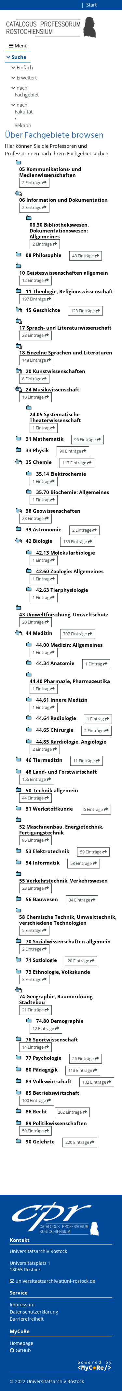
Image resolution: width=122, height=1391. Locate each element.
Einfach (24, 67)
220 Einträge (77, 1142)
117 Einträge (74, 463)
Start (91, 4)
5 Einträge (32, 930)
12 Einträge (33, 280)
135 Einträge (75, 541)
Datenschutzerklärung (34, 1312)
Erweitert (24, 77)
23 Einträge (33, 888)
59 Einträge (91, 852)
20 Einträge (33, 622)
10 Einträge (33, 397)
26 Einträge (83, 1058)
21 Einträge (33, 1010)
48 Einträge (83, 256)
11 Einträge (84, 761)
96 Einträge (85, 439)
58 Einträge (81, 863)
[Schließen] (18, 192)
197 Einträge (34, 299)
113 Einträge (80, 1070)
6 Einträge (94, 809)
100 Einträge (34, 1100)
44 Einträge (33, 798)
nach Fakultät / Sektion (23, 115)
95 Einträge (33, 840)
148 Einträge (34, 360)
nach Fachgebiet (23, 91)
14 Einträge (33, 1047)
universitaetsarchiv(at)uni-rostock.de (55, 1281)
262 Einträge (70, 1112)
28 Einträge (33, 335)
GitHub (22, 1350)
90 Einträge (71, 451)
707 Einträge (75, 634)
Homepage (21, 1343)
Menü (20, 45)
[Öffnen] (18, 309)
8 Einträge (32, 379)
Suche (19, 57)
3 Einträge (32, 979)
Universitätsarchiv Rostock (38, 1251)
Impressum (22, 1304)
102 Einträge (94, 1082)
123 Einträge (83, 311)
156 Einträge (34, 779)
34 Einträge (80, 900)
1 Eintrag (41, 428)
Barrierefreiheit (27, 1319)
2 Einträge (32, 182)
